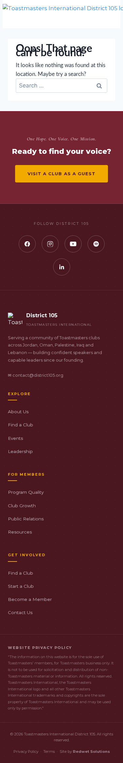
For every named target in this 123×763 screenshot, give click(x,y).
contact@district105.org (37, 375)
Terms (49, 751)
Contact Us (20, 612)
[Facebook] (27, 243)
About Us (18, 411)
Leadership (20, 451)
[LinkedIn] (61, 266)
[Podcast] (96, 243)
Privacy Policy (25, 751)
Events (15, 438)
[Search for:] (61, 85)
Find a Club (20, 424)
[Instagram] (50, 243)
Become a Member (30, 599)
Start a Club (21, 586)
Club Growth (22, 505)
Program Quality (26, 492)
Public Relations (26, 518)
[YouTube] (73, 243)
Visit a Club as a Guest (61, 173)
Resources (20, 532)
